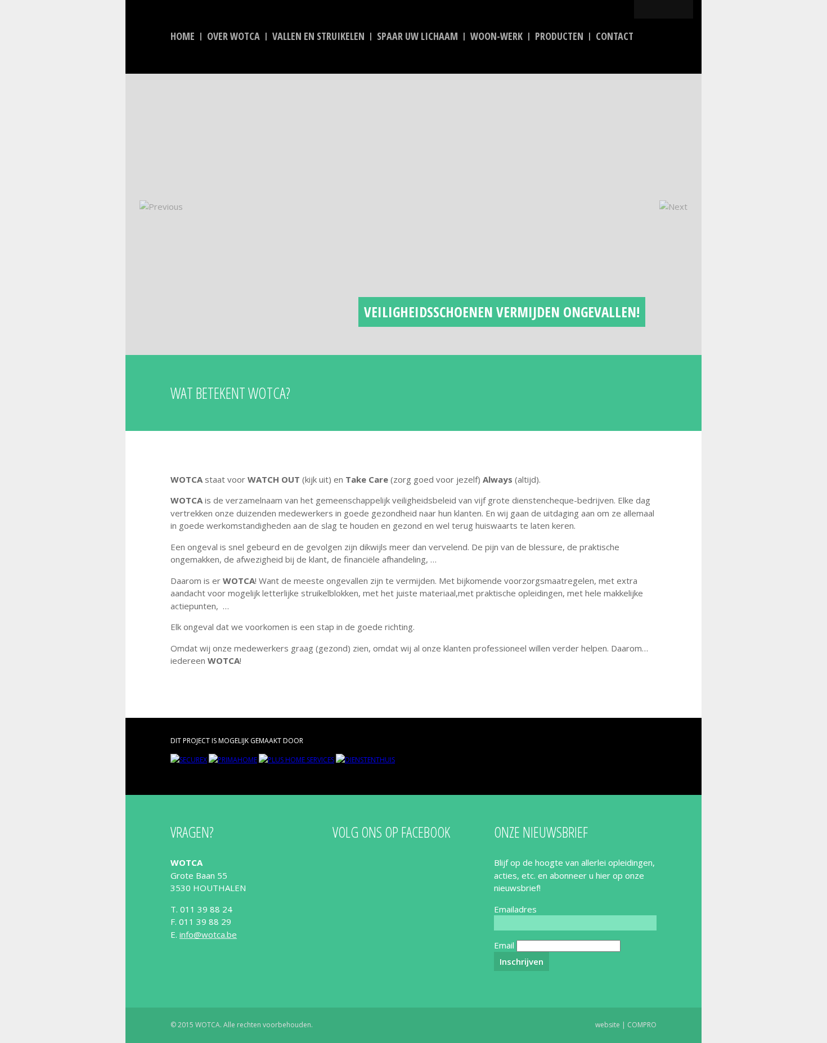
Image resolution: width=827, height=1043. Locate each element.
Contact (614, 36)
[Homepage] (199, 133)
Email (504, 945)
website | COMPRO (626, 1024)
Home (182, 36)
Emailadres (515, 909)
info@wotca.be (208, 934)
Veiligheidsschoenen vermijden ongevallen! (502, 311)
